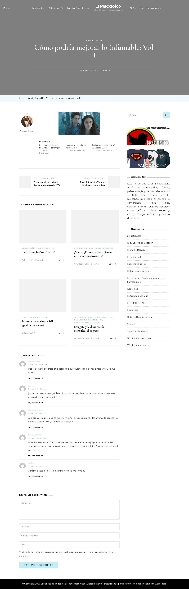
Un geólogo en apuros (139, 338)
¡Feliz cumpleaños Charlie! (38, 252)
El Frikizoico (136, 8)
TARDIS (97, 322)
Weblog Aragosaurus (138, 345)
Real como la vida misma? (103, 145)
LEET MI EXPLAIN (136, 303)
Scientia (131, 324)
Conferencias (86, 317)
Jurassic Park (95, 320)
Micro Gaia (132, 310)
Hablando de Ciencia (138, 271)
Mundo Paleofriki (94, 41)
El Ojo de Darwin (136, 250)
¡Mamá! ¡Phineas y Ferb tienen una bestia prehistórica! (93, 254)
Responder (37, 378)
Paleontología (56, 8)
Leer (59, 260)
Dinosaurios (38, 8)
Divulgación (28, 248)
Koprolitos (132, 289)
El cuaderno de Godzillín (140, 243)
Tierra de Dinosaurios (138, 331)
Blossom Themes (131, 584)
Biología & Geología (77, 8)
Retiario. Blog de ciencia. (139, 317)
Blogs (25, 317)
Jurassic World (154, 8)
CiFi (75, 317)
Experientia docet (136, 264)
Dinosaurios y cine (83, 248)
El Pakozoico (108, 6)
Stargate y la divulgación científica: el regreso (89, 329)
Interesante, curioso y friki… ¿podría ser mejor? (39, 323)
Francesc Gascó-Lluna (27, 133)
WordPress (160, 584)
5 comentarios (103, 71)
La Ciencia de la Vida (137, 296)
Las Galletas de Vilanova (76, 145)
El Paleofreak (134, 257)
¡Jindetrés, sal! (134, 236)
